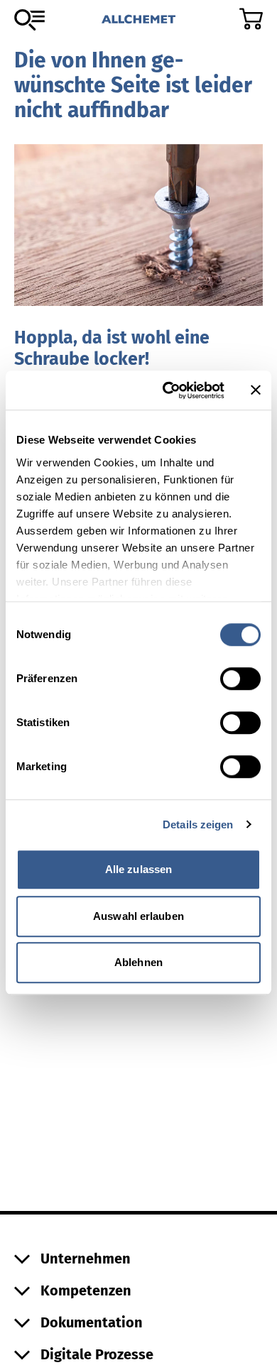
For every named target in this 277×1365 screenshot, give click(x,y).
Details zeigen (198, 824)
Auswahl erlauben (138, 916)
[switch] (240, 678)
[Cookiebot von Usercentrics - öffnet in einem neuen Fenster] (168, 390)
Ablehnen (138, 962)
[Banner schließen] (256, 390)
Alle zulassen (138, 869)
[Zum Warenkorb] (251, 19)
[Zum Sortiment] (29, 20)
